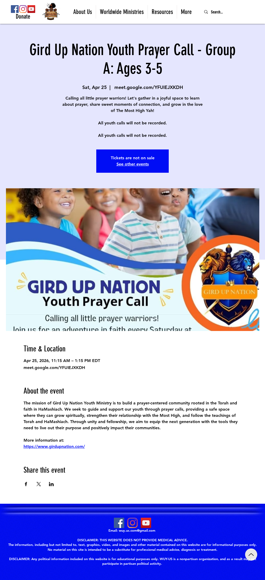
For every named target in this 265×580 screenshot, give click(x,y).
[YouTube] (31, 9)
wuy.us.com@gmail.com (137, 530)
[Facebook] (15, 9)
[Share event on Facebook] (26, 484)
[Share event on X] (38, 484)
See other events (132, 164)
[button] (82, 12)
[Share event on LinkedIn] (51, 484)
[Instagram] (23, 9)
